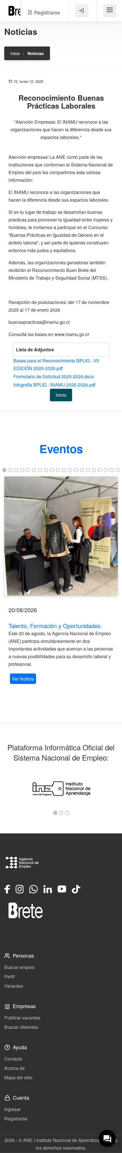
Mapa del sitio (18, 1077)
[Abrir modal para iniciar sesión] (82, 10)
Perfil (9, 976)
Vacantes (13, 986)
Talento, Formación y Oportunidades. (55, 626)
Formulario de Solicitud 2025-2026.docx (53, 376)
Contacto (13, 1058)
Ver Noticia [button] (23, 678)
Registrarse (16, 1118)
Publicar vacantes (22, 1017)
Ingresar (12, 1109)
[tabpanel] (61, 580)
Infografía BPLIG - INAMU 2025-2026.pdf (54, 384)
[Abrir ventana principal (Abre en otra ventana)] (25, 910)
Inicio (15, 53)
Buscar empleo (19, 967)
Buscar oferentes (21, 1027)
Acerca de (14, 1068)
